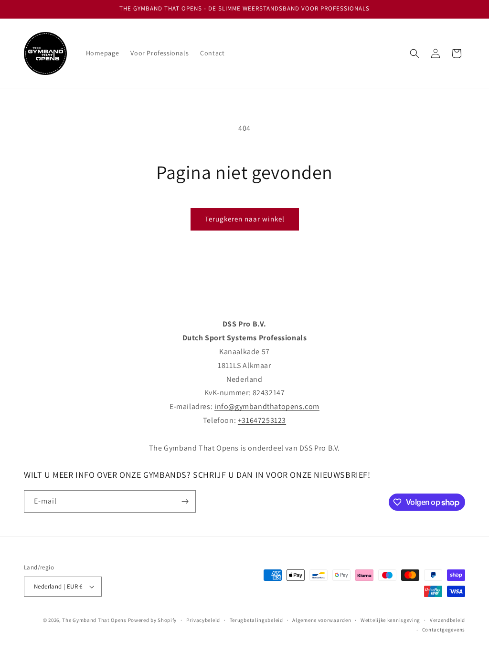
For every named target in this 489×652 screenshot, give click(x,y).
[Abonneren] (184, 501)
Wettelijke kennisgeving (390, 620)
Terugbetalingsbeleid (256, 620)
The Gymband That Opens (94, 620)
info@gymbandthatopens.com (266, 406)
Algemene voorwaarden (321, 620)
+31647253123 (262, 420)
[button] (414, 53)
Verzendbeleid (447, 620)
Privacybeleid (203, 620)
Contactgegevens (444, 629)
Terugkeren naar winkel (245, 218)
